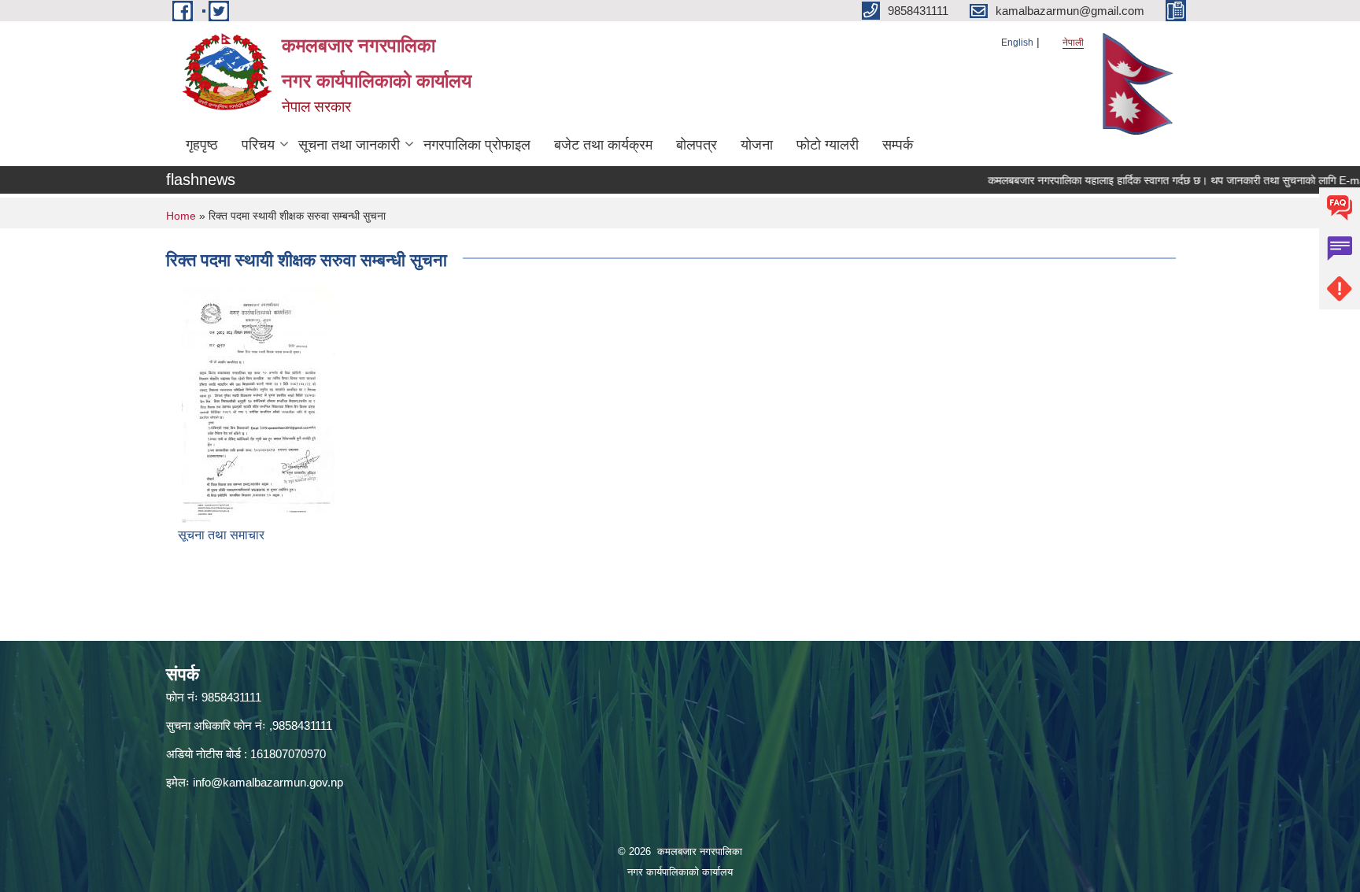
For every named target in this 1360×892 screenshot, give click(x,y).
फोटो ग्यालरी (827, 145)
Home (181, 215)
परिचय (258, 145)
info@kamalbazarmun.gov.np (268, 782)
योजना (757, 145)
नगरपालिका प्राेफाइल (476, 145)
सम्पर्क (897, 145)
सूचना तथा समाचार (221, 535)
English (1017, 42)
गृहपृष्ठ (202, 145)
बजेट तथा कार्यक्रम (603, 145)
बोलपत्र (696, 145)
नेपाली (1073, 42)
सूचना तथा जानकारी (349, 145)
